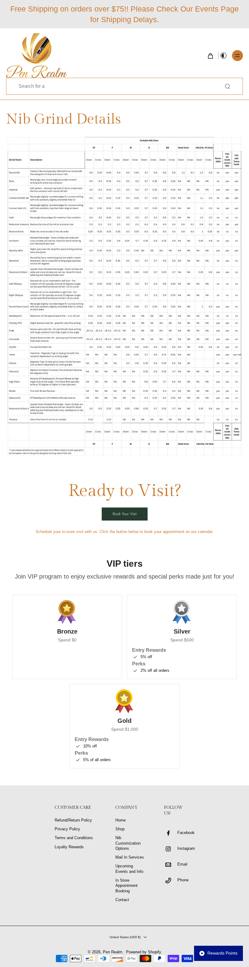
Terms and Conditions (74, 838)
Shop (119, 829)
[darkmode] (223, 55)
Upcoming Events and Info (129, 868)
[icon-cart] (210, 56)
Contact (122, 900)
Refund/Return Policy (73, 820)
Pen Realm (112, 952)
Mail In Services (129, 857)
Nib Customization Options (128, 843)
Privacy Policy (67, 829)
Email (182, 864)
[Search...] (227, 86)
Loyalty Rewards (69, 847)
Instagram (186, 848)
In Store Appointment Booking (126, 885)
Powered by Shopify (143, 952)
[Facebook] (170, 833)
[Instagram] (170, 849)
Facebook (186, 833)
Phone (183, 880)
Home (120, 820)
